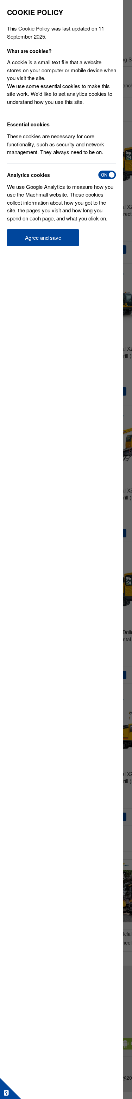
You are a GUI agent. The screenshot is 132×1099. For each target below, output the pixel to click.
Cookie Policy (34, 28)
